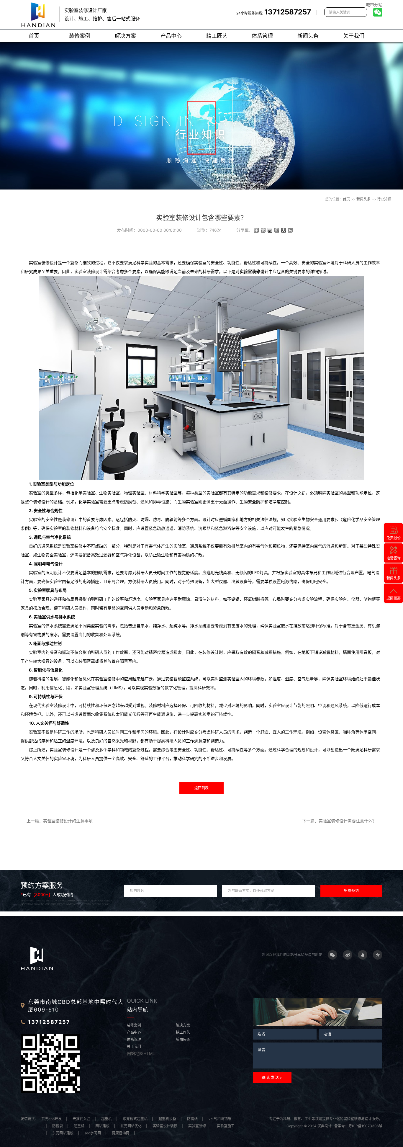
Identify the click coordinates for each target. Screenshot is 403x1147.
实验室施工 (226, 1126)
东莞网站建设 (62, 1133)
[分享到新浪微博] (270, 230)
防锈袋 (57, 1126)
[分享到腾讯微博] (276, 230)
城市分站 (374, 4)
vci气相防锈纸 (220, 1119)
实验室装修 (197, 1126)
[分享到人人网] (283, 230)
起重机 (106, 1119)
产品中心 (171, 36)
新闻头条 (308, 36)
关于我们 (353, 36)
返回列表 (201, 788)
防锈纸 (192, 1119)
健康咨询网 (121, 1133)
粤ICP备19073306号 (365, 1126)
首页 (34, 36)
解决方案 (125, 36)
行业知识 (384, 199)
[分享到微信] (290, 230)
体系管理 (262, 36)
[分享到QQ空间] (263, 230)
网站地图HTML (141, 1053)
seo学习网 (92, 1133)
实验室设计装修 (165, 1126)
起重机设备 (167, 1119)
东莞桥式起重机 (135, 1119)
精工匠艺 (216, 36)
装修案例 (79, 36)
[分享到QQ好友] (362, 955)
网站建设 (102, 1126)
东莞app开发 (51, 1119)
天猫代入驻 (81, 1119)
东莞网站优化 (131, 1126)
